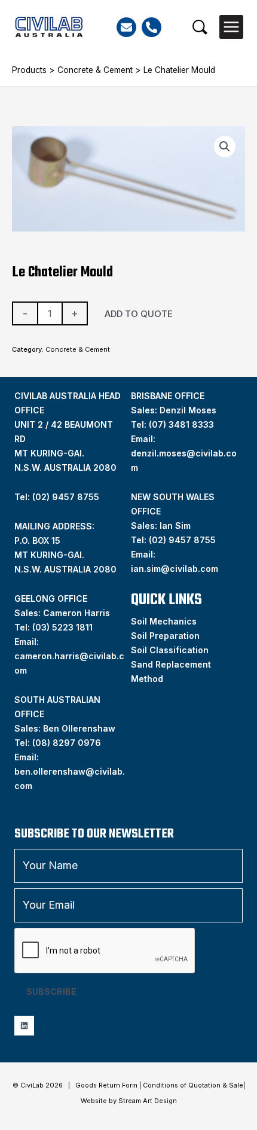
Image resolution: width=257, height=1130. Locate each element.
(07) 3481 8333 (181, 424)
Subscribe (51, 991)
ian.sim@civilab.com (174, 569)
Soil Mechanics (164, 621)
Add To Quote (139, 313)
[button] (199, 27)
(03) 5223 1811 (62, 627)
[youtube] (24, 1025)
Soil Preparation (165, 636)
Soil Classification (170, 650)
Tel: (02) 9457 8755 (56, 497)
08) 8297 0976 (68, 743)
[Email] (126, 27)
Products (29, 70)
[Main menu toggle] (231, 27)
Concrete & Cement (95, 70)
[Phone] (151, 27)
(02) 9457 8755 (182, 540)
